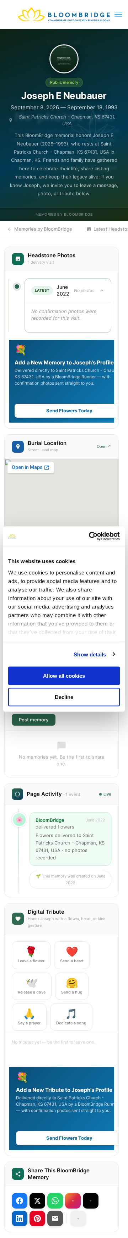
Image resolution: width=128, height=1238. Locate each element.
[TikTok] (90, 1201)
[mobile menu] (118, 14)
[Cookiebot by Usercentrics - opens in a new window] (90, 536)
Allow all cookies (64, 676)
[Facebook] (19, 1201)
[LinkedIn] (19, 1218)
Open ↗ (104, 446)
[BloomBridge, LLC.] (64, 14)
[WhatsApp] (55, 1201)
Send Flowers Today (69, 410)
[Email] (55, 1218)
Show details (90, 654)
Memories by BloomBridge (43, 229)
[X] (37, 1201)
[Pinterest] (37, 1218)
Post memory (33, 719)
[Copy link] (78, 1218)
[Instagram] (73, 1201)
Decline (64, 697)
